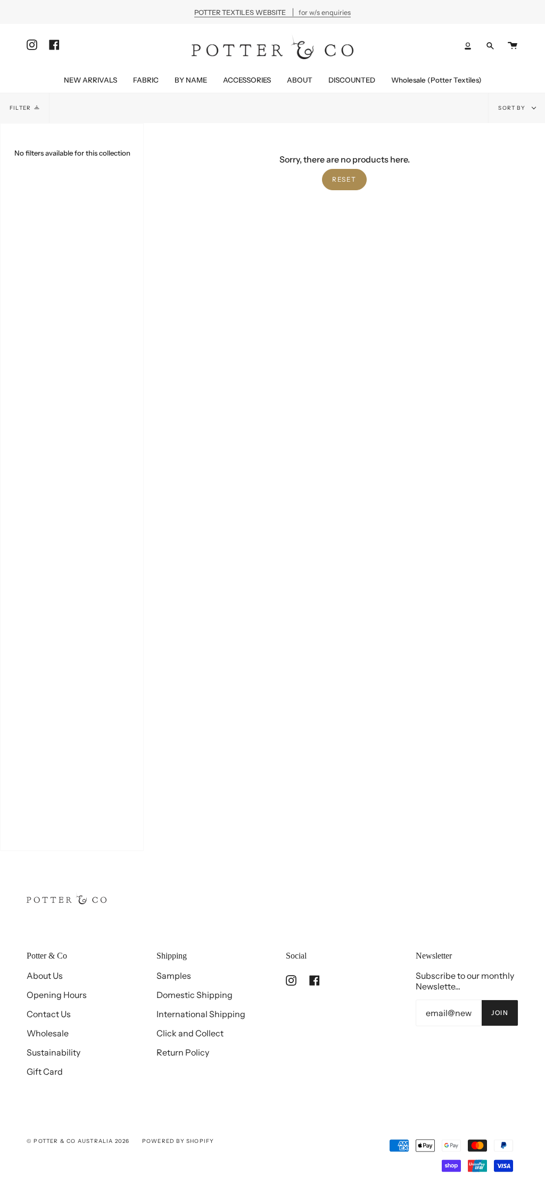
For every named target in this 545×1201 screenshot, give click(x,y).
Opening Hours (57, 994)
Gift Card (45, 1071)
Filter (20, 107)
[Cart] (512, 45)
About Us (45, 975)
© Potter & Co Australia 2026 (78, 1141)
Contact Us (49, 1014)
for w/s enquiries (272, 12)
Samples (173, 975)
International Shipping (200, 1014)
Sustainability (53, 1052)
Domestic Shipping (194, 994)
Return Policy (182, 1052)
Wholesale (48, 1033)
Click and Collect (190, 1033)
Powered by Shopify (178, 1141)
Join (499, 1013)
